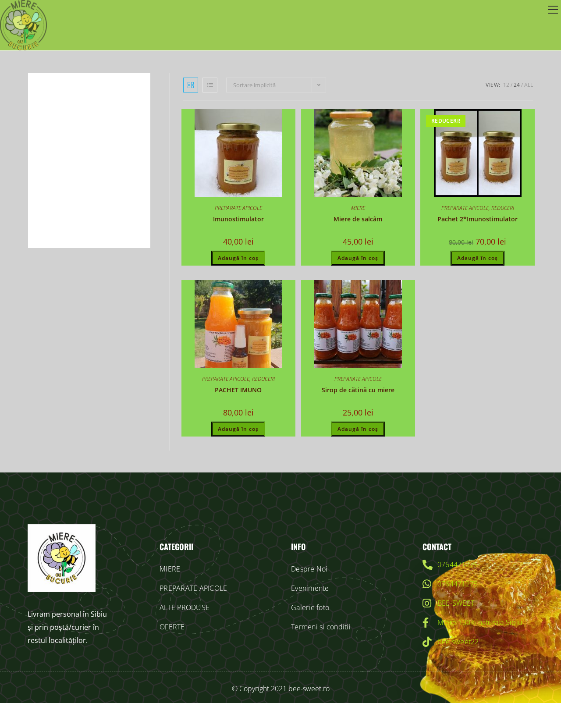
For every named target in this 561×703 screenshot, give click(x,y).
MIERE (358, 208)
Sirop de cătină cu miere (358, 390)
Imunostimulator (238, 219)
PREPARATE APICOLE (238, 208)
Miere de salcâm (358, 219)
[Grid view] (190, 85)
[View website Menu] (552, 10)
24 (517, 85)
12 (506, 85)
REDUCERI (502, 208)
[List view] (209, 85)
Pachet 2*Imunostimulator (477, 219)
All (528, 85)
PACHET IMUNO (238, 390)
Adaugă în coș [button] (238, 258)
